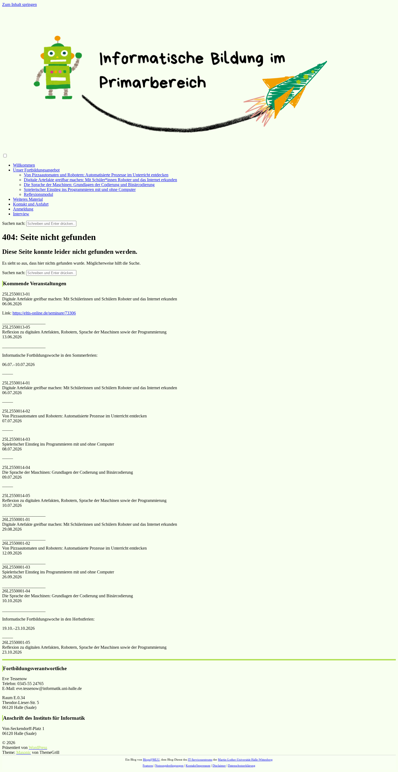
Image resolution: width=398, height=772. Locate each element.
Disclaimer (219, 765)
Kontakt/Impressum (198, 765)
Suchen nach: (13, 223)
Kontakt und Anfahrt (30, 204)
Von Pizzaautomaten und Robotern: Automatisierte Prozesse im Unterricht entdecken (96, 175)
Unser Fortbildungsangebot (36, 170)
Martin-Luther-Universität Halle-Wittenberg (245, 759)
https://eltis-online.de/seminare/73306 (44, 313)
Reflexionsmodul (38, 194)
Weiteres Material (28, 199)
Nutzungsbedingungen (169, 765)
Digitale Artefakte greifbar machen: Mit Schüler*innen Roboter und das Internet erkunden (100, 179)
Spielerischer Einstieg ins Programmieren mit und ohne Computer (80, 189)
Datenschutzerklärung (241, 765)
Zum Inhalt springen (19, 4)
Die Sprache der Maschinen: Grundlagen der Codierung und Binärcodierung (89, 184)
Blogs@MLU (151, 759)
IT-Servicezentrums (200, 759)
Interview (21, 214)
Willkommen (24, 165)
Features (148, 765)
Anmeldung (23, 209)
